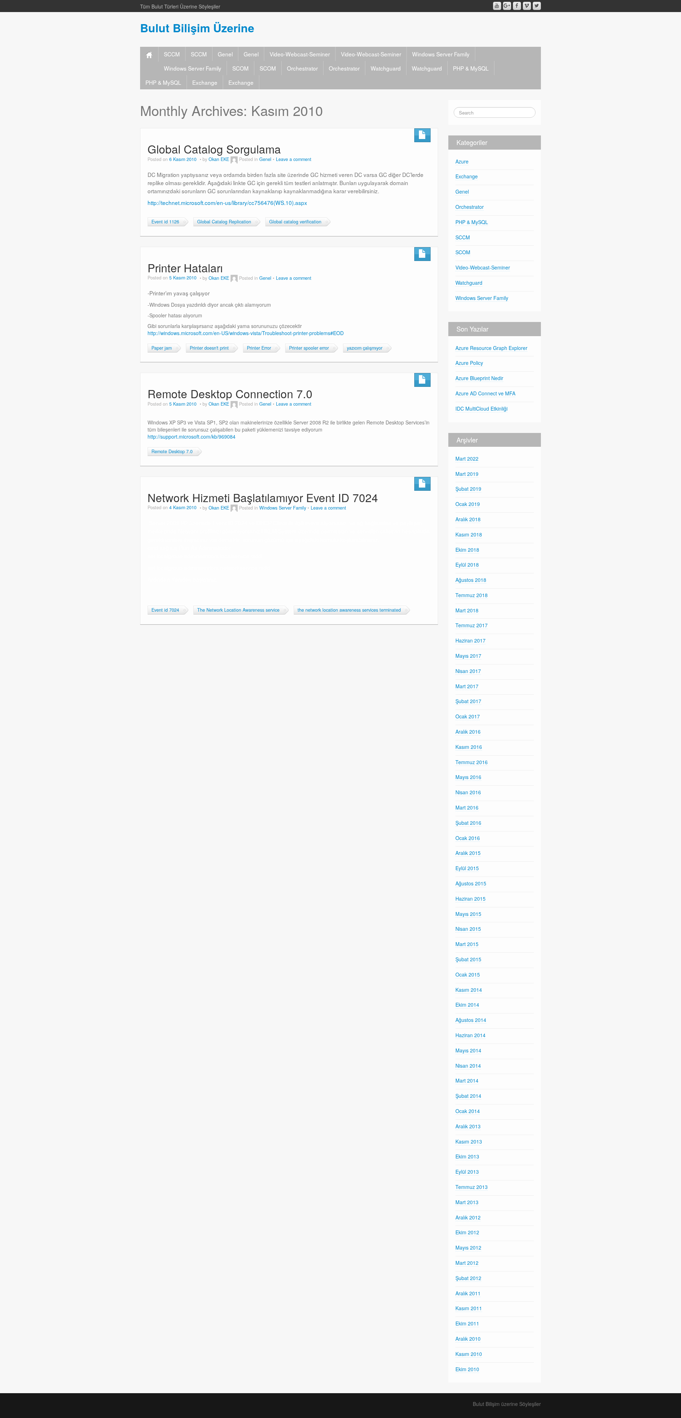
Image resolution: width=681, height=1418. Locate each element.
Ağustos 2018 (470, 579)
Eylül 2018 (467, 564)
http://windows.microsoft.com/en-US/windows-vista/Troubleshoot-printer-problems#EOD (246, 333)
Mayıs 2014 (468, 1050)
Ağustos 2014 (470, 1019)
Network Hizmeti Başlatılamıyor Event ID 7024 (263, 497)
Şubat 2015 (468, 959)
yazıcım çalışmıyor (364, 348)
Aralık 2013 (468, 1126)
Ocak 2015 (467, 974)
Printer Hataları (185, 268)
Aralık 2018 (468, 519)
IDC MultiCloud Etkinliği (481, 408)
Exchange (204, 82)
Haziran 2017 (470, 640)
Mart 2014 (466, 1080)
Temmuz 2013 (471, 1186)
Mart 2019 (466, 473)
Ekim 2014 (467, 1004)
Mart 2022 (466, 458)
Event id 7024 (165, 610)
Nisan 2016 (468, 792)
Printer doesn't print (209, 348)
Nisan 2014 (468, 1065)
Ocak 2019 (467, 503)
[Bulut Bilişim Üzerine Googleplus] (507, 6)
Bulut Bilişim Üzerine (197, 28)
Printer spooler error (309, 348)
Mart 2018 (466, 610)
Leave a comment (293, 159)
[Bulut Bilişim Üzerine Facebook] (517, 6)
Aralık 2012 (468, 1217)
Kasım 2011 (468, 1308)
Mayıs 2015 (468, 913)
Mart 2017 (466, 686)
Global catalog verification (295, 221)
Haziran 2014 (470, 1035)
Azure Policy (469, 362)
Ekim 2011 (467, 1323)
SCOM (240, 68)
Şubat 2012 (468, 1277)
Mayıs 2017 (468, 655)
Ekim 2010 (467, 1369)
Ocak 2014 (467, 1110)
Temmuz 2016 (471, 762)
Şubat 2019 (468, 488)
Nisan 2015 (468, 928)
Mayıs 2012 (468, 1247)
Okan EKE (219, 159)
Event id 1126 (165, 221)
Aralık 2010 (468, 1338)
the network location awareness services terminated (349, 610)
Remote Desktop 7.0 (172, 451)
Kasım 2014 (468, 989)
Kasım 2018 (468, 534)
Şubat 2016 (468, 822)
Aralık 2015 (468, 852)
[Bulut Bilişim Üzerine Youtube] (497, 6)
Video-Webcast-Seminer (300, 54)
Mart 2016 (466, 807)
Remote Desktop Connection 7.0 (230, 393)
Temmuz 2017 (471, 625)
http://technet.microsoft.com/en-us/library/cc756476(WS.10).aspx (227, 202)
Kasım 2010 (468, 1353)
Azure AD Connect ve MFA (485, 393)
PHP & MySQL (471, 68)
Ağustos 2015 (470, 883)
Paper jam (161, 348)
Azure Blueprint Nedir (479, 378)
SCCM (172, 54)
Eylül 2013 (467, 1171)
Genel (225, 54)
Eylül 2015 (467, 868)
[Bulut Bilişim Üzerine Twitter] (537, 6)
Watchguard (386, 68)
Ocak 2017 (467, 716)
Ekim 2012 (467, 1232)
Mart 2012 (466, 1262)
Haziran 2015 (470, 898)
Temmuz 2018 (471, 595)
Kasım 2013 (468, 1141)
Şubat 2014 (468, 1095)
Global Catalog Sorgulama (214, 149)
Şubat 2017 (468, 701)
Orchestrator (302, 68)
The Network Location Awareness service (238, 610)
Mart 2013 (466, 1202)
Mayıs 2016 (468, 776)
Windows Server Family (441, 54)
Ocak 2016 (467, 837)
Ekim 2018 (467, 549)
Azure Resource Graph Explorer (491, 347)
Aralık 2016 (468, 731)
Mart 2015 (466, 943)
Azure (462, 161)
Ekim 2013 (467, 1156)
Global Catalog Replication (224, 221)
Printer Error (259, 348)
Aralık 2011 (468, 1293)
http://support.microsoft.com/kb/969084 (192, 436)
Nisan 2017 (468, 670)
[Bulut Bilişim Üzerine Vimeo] (527, 6)
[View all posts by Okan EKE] (234, 159)
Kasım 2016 (468, 746)
